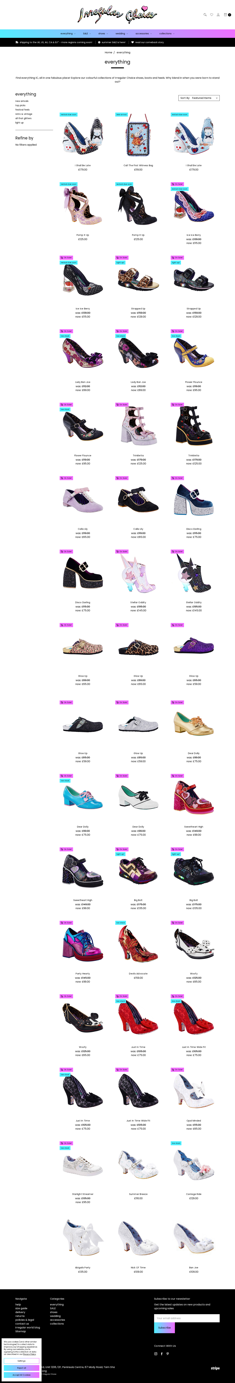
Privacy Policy (29, 1354)
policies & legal (24, 1320)
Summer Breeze (138, 1194)
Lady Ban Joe (82, 382)
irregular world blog (27, 1327)
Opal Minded (194, 1120)
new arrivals (21, 101)
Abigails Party (82, 1267)
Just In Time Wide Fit (194, 1047)
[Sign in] (218, 14)
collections (165, 33)
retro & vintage (23, 114)
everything (67, 33)
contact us (22, 1324)
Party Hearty (83, 973)
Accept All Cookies (22, 1375)
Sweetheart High (193, 826)
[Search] (205, 14)
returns (20, 1316)
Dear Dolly (194, 753)
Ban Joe (193, 1267)
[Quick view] (103, 116)
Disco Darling (193, 529)
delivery (20, 1312)
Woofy (194, 973)
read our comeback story (100, 42)
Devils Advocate (138, 973)
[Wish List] (211, 14)
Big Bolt (138, 900)
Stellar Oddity (138, 602)
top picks (20, 105)
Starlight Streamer (83, 1194)
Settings (22, 1361)
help (18, 1304)
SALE (86, 33)
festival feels (22, 109)
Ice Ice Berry (194, 235)
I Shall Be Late (83, 165)
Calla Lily (83, 529)
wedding (121, 33)
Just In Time (138, 1047)
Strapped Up (138, 308)
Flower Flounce (193, 382)
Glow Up (82, 676)
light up (19, 122)
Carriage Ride (193, 1194)
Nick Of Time (138, 1267)
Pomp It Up (83, 235)
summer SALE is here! (64, 42)
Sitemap (20, 1331)
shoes (102, 33)
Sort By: (185, 98)
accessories (142, 33)
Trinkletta (138, 455)
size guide (21, 1308)
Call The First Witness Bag (138, 165)
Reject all (21, 1368)
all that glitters (23, 118)
